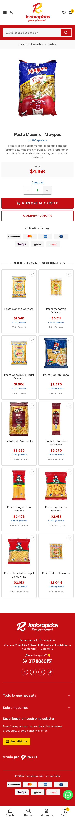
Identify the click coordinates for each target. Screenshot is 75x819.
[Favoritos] (64, 12)
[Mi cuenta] (11, 12)
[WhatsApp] (25, 672)
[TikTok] (50, 672)
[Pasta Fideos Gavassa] (56, 551)
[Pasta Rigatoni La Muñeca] (56, 485)
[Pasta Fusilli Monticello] (19, 419)
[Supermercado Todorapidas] (37, 12)
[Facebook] (33, 672)
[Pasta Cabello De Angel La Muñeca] (19, 551)
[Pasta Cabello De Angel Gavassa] (19, 353)
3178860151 (40, 661)
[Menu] (5, 12)
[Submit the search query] (66, 32)
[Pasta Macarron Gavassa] (56, 287)
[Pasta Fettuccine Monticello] (56, 419)
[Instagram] (41, 672)
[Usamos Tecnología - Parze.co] (20, 757)
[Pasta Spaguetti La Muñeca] (19, 485)
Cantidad (38, 182)
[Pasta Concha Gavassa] (19, 287)
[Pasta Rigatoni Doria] (56, 353)
